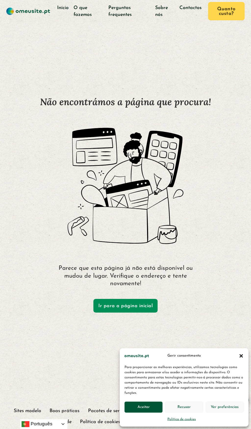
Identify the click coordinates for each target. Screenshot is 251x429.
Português (40, 423)
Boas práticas (64, 410)
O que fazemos (83, 11)
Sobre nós (161, 11)
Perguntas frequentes (120, 11)
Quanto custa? (226, 11)
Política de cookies (181, 419)
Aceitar (144, 407)
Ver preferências (224, 407)
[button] (241, 355)
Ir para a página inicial (125, 306)
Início (63, 7)
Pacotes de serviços (109, 410)
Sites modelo (27, 410)
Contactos (190, 7)
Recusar (184, 407)
